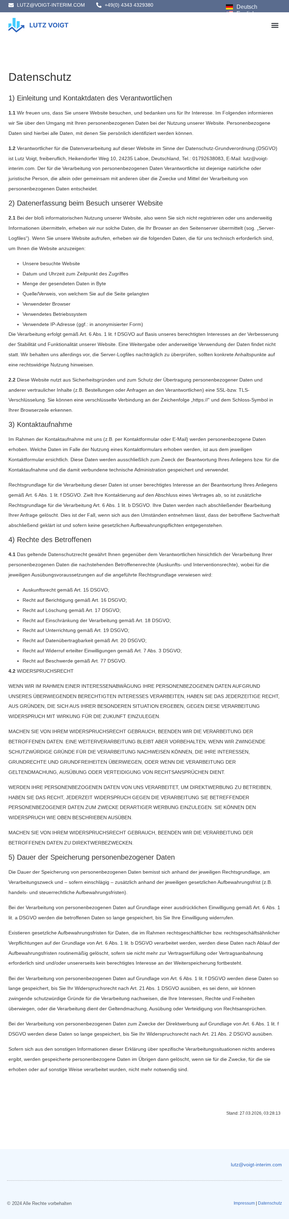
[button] (275, 25)
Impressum (244, 1203)
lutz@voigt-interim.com (256, 1164)
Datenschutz (270, 1203)
